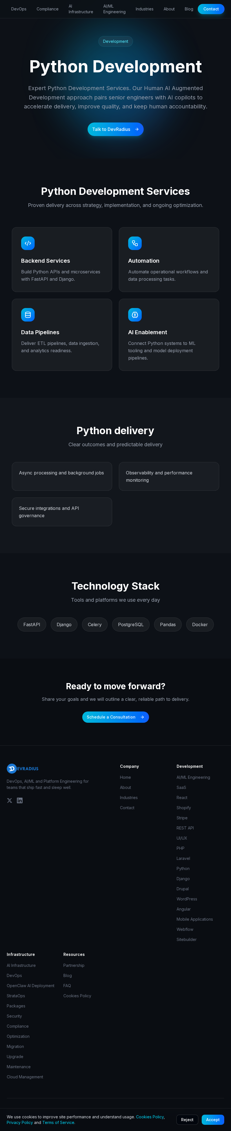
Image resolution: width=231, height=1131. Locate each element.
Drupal (183, 888)
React (182, 797)
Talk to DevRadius (111, 129)
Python (183, 868)
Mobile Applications (195, 919)
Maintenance (19, 1066)
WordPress (187, 898)
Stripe (182, 817)
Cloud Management (25, 1076)
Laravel (183, 858)
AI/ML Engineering (114, 9)
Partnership (74, 965)
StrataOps (16, 995)
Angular (184, 909)
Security (14, 1016)
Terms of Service (58, 1122)
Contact (211, 8)
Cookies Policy (77, 995)
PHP (181, 848)
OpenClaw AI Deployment (30, 985)
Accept (213, 1119)
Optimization (18, 1036)
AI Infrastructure (81, 9)
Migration (15, 1046)
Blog (189, 8)
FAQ (67, 985)
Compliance (48, 8)
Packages (16, 1005)
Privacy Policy (20, 1122)
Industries (145, 8)
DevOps (18, 8)
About (169, 8)
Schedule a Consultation (111, 717)
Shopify (184, 807)
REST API (185, 828)
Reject (187, 1119)
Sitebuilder (187, 939)
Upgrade (15, 1056)
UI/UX (182, 838)
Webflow (185, 929)
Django (183, 878)
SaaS (181, 787)
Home (125, 777)
